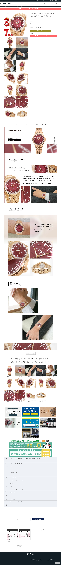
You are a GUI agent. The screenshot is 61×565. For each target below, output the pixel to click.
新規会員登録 (36, 0)
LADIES (58, 6)
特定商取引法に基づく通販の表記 (36, 560)
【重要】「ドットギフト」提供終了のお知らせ (30, 8)
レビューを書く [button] (38, 519)
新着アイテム (11, 6)
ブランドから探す (16, 6)
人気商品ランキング (4, 6)
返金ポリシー (54, 560)
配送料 (32, 21)
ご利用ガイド (44, 0)
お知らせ (21, 6)
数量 (30, 23)
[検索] (56, 3)
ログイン (40, 0)
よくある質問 (49, 0)
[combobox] (50, 3)
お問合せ (53, 0)
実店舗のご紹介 (57, 0)
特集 (8, 6)
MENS (55, 6)
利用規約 (48, 560)
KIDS (53, 6)
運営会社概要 (33, 559)
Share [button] (32, 33)
